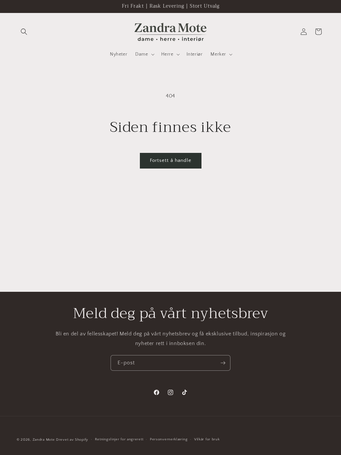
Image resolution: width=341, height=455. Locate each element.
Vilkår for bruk (207, 439)
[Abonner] (222, 363)
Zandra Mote (44, 440)
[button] (24, 31)
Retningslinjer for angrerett (119, 439)
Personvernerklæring (168, 439)
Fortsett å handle (170, 160)
